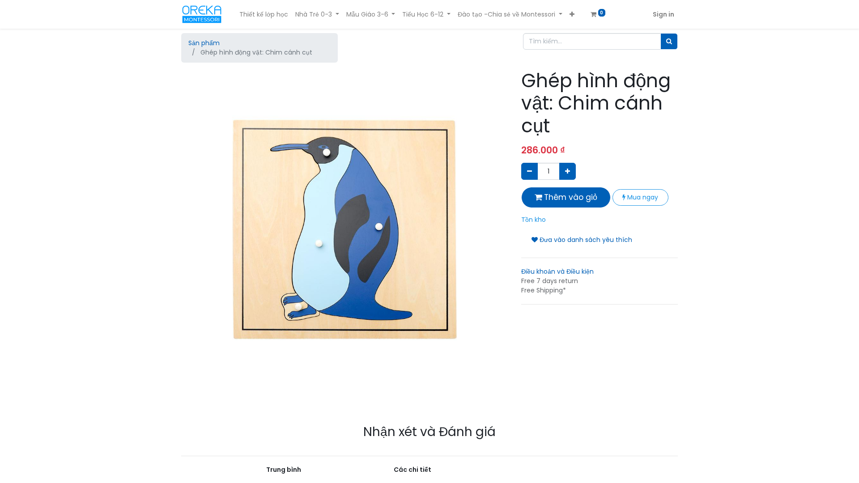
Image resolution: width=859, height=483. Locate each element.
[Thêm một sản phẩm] (567, 171)
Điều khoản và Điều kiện (557, 271)
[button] (572, 14)
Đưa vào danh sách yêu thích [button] (585, 239)
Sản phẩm (204, 42)
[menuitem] (264, 14)
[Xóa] (529, 171)
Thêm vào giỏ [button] (569, 197)
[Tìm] (669, 41)
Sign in (663, 14)
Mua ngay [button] (641, 197)
